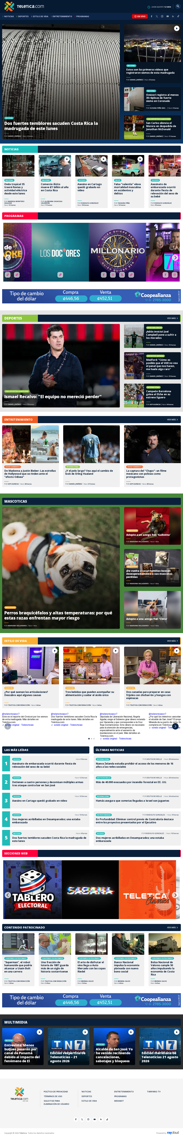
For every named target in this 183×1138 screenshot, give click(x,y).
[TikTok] (178, 17)
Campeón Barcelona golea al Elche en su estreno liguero (152, 396)
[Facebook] (151, 16)
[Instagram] (162, 16)
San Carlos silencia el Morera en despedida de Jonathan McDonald (152, 127)
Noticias (9, 16)
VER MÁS (171, 419)
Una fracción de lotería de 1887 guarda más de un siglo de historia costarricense (55, 959)
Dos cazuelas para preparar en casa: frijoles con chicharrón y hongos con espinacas (152, 677)
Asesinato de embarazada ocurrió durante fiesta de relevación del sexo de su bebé (165, 181)
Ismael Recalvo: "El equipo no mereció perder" (61, 365)
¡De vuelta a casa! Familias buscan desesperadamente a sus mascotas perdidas (152, 568)
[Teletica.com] (24, 6)
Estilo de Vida (40, 16)
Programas (82, 16)
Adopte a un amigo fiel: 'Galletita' (152, 526)
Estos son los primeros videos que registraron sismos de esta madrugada (152, 53)
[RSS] (173, 16)
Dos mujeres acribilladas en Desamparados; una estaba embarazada (45, 819)
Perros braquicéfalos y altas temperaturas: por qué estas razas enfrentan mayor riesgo (61, 568)
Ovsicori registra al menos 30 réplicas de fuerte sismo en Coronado (152, 99)
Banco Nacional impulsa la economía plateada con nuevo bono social (128, 959)
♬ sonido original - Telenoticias (18, 725)
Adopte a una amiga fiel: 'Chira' (152, 610)
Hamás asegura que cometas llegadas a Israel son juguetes (137, 800)
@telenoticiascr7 (10, 714)
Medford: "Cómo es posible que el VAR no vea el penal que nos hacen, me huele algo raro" (152, 365)
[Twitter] (156, 16)
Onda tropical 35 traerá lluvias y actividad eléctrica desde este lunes (18, 181)
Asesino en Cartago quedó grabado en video (91, 181)
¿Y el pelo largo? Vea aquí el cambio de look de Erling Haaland (91, 456)
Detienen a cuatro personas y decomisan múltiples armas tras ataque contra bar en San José (45, 782)
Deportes (23, 16)
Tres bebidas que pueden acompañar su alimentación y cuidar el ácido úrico (91, 677)
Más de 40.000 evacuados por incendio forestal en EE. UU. (137, 782)
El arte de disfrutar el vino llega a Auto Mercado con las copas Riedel (91, 959)
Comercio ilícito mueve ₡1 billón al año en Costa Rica (55, 181)
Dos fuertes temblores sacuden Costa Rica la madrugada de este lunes (61, 81)
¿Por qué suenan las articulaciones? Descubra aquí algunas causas (30, 677)
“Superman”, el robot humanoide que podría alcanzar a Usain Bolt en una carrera (18, 959)
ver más (171, 318)
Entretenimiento (62, 16)
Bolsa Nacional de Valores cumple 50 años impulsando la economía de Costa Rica (165, 959)
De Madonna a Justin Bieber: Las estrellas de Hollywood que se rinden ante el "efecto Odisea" (30, 456)
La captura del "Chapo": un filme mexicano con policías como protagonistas (152, 456)
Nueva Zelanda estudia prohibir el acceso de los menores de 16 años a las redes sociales (137, 763)
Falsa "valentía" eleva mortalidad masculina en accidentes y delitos (128, 181)
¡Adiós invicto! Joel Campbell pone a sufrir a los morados (152, 336)
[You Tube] (167, 16)
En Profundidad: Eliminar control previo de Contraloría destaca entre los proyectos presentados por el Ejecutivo (137, 819)
